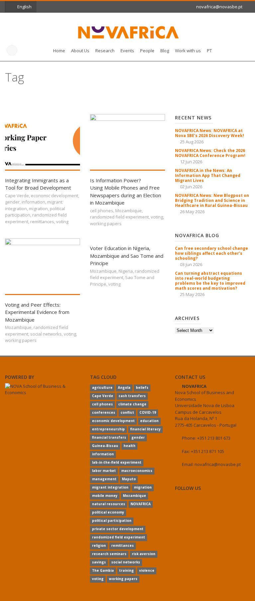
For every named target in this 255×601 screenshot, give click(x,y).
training (126, 570)
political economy (108, 512)
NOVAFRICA (140, 504)
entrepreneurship (108, 429)
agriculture (102, 387)
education (149, 420)
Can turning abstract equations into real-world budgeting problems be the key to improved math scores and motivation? (210, 280)
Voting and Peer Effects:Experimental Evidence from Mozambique (37, 312)
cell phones (101, 211)
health (129, 445)
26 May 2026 (192, 212)
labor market (104, 470)
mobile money (105, 495)
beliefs (142, 387)
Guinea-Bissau (105, 445)
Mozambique (128, 211)
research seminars (109, 553)
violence (146, 570)
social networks (46, 334)
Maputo (129, 479)
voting (62, 222)
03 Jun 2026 (191, 264)
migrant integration (110, 487)
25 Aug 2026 (192, 142)
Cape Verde (17, 196)
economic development (54, 196)
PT (209, 51)
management (104, 479)
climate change (132, 404)
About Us (80, 51)
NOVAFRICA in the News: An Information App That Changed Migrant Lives (207, 175)
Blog (164, 51)
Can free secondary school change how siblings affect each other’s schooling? (211, 253)
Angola (124, 387)
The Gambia (103, 570)
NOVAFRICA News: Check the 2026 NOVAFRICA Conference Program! (210, 153)
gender (12, 202)
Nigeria (126, 271)
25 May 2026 (192, 294)
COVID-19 (147, 412)
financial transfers (109, 437)
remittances (42, 222)
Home (59, 51)
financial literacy (145, 429)
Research (105, 51)
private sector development (117, 528)
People (147, 51)
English (24, 7)
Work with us (188, 51)
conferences (103, 412)
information (33, 202)
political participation (111, 520)
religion (99, 545)
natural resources (108, 504)
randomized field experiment (119, 217)
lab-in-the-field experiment (116, 462)
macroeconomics (136, 470)
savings (99, 562)
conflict (127, 412)
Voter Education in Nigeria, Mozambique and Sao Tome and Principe (126, 255)
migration (38, 209)
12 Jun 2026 (191, 162)
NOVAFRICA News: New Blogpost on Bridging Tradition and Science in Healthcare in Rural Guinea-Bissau (212, 200)
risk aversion (143, 553)
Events (127, 51)
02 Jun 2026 (191, 187)
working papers (106, 223)
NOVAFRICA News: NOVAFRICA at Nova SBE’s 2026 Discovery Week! (209, 133)
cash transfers (132, 395)
